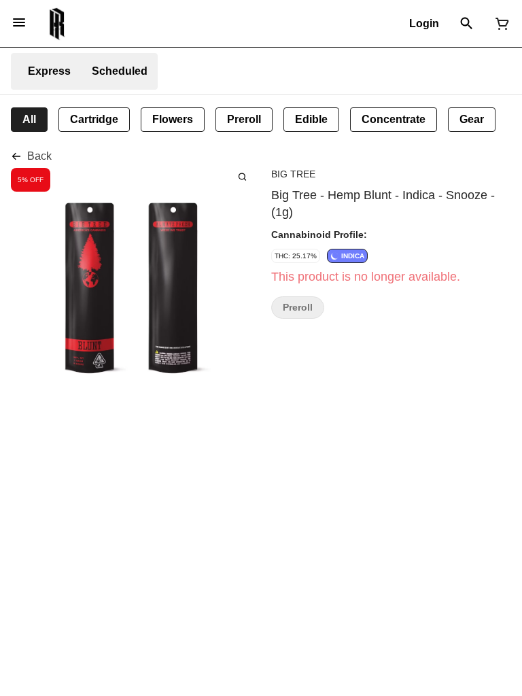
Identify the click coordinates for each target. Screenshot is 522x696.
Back (39, 156)
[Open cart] (499, 24)
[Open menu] (19, 22)
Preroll (298, 307)
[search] (242, 176)
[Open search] (466, 24)
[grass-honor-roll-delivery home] (57, 24)
